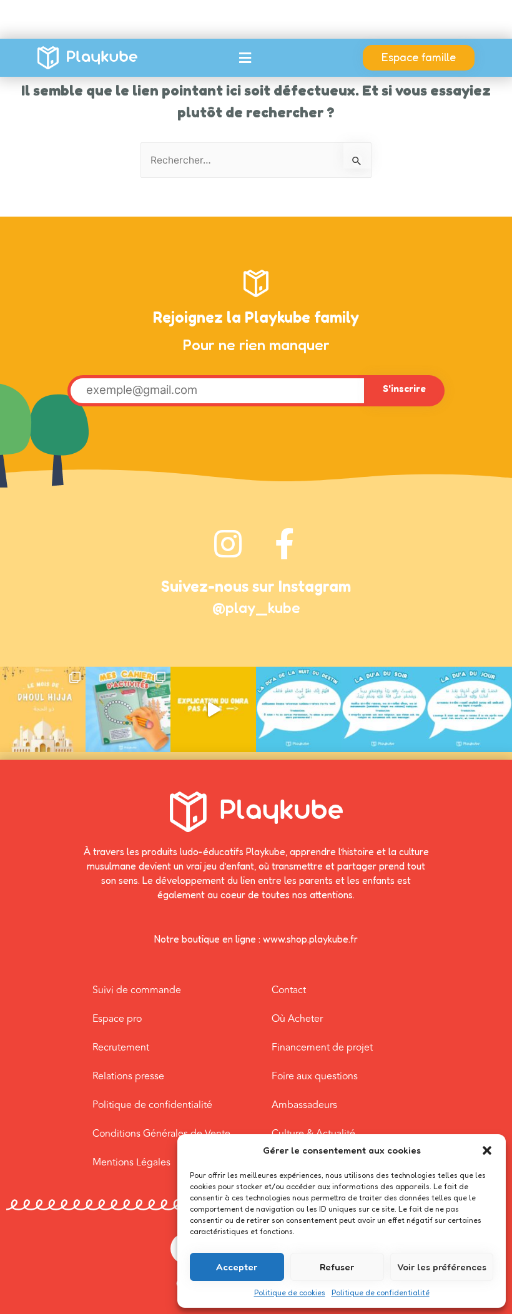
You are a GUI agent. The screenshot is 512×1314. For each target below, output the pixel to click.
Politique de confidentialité (381, 1292)
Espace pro (117, 1018)
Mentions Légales (131, 1162)
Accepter (236, 1267)
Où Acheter (297, 1018)
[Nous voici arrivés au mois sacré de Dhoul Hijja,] (43, 709)
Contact (289, 990)
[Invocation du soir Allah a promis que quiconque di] (384, 709)
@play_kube (256, 608)
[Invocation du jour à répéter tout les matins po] (469, 709)
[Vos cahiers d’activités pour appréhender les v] (128, 709)
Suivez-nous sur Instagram (256, 586)
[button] (487, 1150)
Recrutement (120, 1047)
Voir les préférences (441, 1267)
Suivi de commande (136, 990)
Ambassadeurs (304, 1104)
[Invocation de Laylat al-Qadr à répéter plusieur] (299, 709)
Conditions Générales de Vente (161, 1133)
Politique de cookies (289, 1292)
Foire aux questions (315, 1076)
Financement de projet (322, 1047)
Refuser (337, 1267)
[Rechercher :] (256, 160)
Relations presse (128, 1076)
